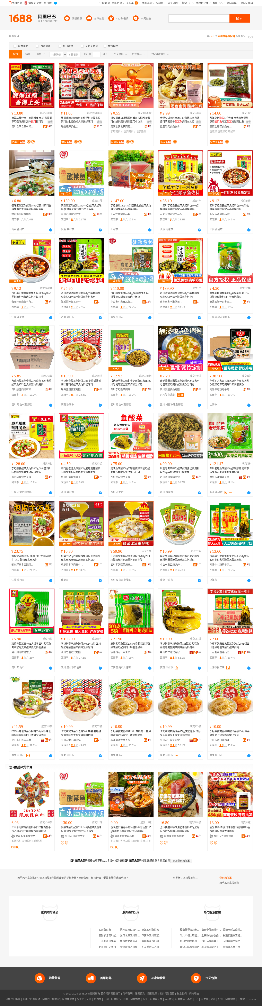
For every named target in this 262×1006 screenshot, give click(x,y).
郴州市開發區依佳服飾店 (193, 941)
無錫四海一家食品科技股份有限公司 (221, 301)
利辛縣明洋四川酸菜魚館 (155, 947)
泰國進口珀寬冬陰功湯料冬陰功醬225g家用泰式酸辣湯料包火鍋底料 (131, 829)
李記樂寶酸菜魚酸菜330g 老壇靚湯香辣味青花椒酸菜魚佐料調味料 (81, 382)
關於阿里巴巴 (167, 993)
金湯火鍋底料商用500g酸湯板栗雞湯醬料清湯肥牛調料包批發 (179, 120)
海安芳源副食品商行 (171, 214)
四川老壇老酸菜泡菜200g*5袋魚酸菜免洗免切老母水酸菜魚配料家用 (80, 295)
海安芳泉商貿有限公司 (22, 301)
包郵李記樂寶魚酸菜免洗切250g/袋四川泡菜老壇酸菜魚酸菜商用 (230, 645)
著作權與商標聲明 (110, 993)
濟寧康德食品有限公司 (175, 836)
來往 (213, 999)
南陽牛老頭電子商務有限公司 (221, 389)
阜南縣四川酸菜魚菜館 (154, 935)
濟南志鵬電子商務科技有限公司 (122, 126)
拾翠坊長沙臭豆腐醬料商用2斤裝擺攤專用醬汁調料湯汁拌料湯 (31, 120)
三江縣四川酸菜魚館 (110, 941)
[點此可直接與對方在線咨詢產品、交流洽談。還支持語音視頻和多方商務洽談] (50, 230)
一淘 (106, 999)
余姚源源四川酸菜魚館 (154, 941)
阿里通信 (180, 999)
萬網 (189, 999)
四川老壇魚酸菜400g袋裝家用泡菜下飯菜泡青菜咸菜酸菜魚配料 (229, 470)
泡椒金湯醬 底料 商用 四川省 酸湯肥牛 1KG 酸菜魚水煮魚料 (31, 558)
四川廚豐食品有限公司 (171, 389)
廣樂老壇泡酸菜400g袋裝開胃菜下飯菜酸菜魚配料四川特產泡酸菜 (229, 295)
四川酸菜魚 (105, 929)
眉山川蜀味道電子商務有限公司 (72, 477)
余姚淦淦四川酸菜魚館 (132, 947)
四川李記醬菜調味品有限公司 (122, 389)
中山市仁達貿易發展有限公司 (171, 652)
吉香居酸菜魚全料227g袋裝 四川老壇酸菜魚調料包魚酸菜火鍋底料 (31, 382)
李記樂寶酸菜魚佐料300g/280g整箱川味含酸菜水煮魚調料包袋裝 (31, 470)
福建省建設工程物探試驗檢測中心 (241, 935)
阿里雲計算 (156, 999)
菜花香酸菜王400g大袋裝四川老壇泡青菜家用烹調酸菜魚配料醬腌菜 (31, 645)
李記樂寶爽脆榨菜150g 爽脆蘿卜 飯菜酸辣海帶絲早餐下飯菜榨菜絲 (131, 733)
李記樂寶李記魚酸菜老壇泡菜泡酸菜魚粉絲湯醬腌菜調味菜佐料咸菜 (179, 558)
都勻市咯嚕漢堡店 (190, 947)
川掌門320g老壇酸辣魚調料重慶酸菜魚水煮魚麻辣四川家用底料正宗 (80, 558)
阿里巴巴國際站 (31, 999)
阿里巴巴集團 (13, 999)
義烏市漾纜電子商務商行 (221, 477)
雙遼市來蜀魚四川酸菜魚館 (135, 941)
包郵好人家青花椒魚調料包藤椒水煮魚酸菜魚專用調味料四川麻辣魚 (229, 382)
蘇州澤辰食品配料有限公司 (22, 564)
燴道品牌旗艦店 (69, 126)
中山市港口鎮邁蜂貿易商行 (171, 564)
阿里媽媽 (135, 999)
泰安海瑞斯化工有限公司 (214, 947)
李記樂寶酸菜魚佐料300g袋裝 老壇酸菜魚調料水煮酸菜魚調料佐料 (81, 733)
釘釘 (220, 999)
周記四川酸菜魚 (150, 929)
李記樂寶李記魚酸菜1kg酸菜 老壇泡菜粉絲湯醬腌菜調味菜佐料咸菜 (179, 645)
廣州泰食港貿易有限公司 (126, 836)
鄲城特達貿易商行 (71, 301)
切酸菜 (231, 131)
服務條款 (140, 993)
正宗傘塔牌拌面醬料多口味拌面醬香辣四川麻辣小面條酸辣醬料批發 (31, 829)
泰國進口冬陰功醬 (120, 841)
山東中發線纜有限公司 (213, 929)
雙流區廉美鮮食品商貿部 (27, 836)
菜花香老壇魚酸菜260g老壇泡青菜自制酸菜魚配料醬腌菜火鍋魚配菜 (80, 470)
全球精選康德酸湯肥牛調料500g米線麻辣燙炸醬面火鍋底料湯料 (179, 829)
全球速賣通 (68, 999)
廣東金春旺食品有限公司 (221, 126)
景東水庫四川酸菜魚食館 (133, 935)
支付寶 (204, 999)
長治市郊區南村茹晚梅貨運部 (239, 929)
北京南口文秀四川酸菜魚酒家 (115, 947)
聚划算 (97, 999)
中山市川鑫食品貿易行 (72, 214)
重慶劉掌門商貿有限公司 (72, 564)
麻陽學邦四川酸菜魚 (110, 935)
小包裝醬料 (140, 131)
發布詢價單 (225, 878)
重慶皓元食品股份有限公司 (171, 126)
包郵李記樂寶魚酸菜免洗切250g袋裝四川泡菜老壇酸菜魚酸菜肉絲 (229, 558)
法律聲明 (128, 993)
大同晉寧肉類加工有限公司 (237, 941)
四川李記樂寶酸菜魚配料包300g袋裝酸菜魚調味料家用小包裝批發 (229, 207)
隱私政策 (152, 993)
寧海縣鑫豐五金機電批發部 (237, 947)
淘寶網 (80, 999)
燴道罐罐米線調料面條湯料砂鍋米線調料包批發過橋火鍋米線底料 (80, 120)
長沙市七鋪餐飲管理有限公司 (225, 836)
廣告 (50, 121)
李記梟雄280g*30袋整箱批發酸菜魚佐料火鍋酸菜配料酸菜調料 (131, 207)
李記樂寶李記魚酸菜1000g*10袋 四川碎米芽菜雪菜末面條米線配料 (81, 645)
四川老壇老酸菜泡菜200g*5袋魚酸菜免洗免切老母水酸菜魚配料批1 (179, 295)
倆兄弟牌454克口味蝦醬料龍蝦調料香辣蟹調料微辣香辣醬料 (230, 829)
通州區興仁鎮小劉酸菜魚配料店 (137, 929)
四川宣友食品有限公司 (122, 477)
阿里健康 (230, 999)
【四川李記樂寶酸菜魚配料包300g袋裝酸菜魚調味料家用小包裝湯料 (179, 207)
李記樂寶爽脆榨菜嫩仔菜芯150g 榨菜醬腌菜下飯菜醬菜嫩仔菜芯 (230, 733)
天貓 (89, 999)
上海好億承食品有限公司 (122, 214)
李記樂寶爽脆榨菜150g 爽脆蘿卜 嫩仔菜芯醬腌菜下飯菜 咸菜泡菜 (180, 733)
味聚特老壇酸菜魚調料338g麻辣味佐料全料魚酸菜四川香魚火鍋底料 (31, 733)
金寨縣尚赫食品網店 (212, 935)
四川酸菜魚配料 (191, 878)
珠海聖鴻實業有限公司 (72, 389)
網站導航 (194, 993)
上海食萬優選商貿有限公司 (221, 652)
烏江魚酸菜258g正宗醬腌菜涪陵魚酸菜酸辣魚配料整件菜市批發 (130, 470)
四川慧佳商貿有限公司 (22, 389)
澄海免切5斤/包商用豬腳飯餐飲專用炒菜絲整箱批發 (229, 120)
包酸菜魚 (222, 131)
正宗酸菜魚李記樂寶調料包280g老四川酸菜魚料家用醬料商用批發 (130, 558)
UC (196, 999)
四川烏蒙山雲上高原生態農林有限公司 (222, 941)
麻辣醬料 (27, 841)
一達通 (241, 999)
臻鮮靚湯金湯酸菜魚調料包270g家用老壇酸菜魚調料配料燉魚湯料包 (179, 382)
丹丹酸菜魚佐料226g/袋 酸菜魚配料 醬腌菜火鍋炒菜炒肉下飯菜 (130, 295)
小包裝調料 (127, 131)
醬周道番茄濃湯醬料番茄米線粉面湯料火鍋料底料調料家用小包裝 (130, 120)
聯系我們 (182, 993)
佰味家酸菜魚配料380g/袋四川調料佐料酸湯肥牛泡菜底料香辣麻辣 (31, 207)
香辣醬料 (16, 841)
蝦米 (145, 999)
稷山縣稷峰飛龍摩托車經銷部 (196, 929)
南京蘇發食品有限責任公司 (22, 477)
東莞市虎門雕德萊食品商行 (171, 301)
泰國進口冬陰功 (139, 841)
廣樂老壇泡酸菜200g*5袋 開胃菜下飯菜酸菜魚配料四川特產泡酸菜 (130, 645)
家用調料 (115, 131)
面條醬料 (37, 841)
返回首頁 (165, 860)
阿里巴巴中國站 (51, 999)
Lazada (251, 999)
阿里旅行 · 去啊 (119, 999)
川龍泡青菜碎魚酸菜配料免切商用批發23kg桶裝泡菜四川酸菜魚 (179, 470)
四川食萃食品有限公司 (22, 126)
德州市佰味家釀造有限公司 (22, 214)
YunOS (169, 999)
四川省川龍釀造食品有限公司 (171, 477)
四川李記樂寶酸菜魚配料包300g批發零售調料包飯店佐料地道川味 (31, 295)
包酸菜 (213, 131)
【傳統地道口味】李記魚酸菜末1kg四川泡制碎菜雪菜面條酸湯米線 (131, 382)
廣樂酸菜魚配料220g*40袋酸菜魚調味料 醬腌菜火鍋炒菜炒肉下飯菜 (81, 207)
